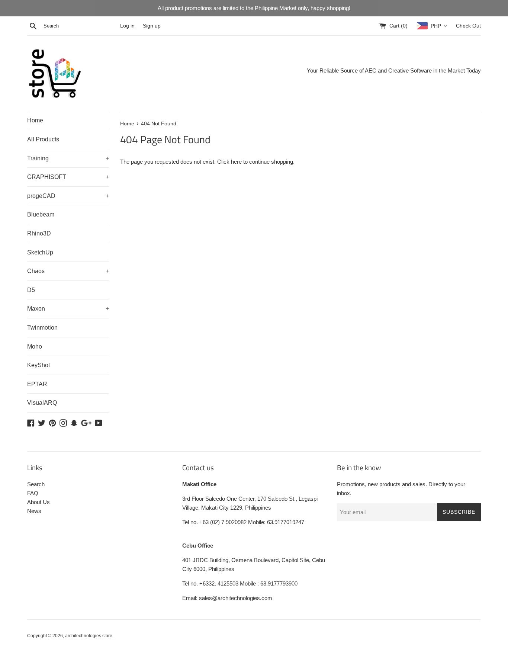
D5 (31, 290)
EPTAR (37, 384)
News (34, 511)
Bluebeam (40, 214)
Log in (127, 26)
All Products (43, 139)
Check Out (468, 26)
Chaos (68, 271)
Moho (34, 346)
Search (36, 484)
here (236, 161)
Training (68, 158)
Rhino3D (39, 233)
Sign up (152, 26)
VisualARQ (42, 403)
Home (35, 120)
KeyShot (38, 365)
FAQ (32, 493)
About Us (38, 502)
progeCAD (68, 196)
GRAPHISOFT (68, 177)
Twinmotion (42, 327)
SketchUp (40, 252)
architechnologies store (88, 635)
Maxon (68, 308)
